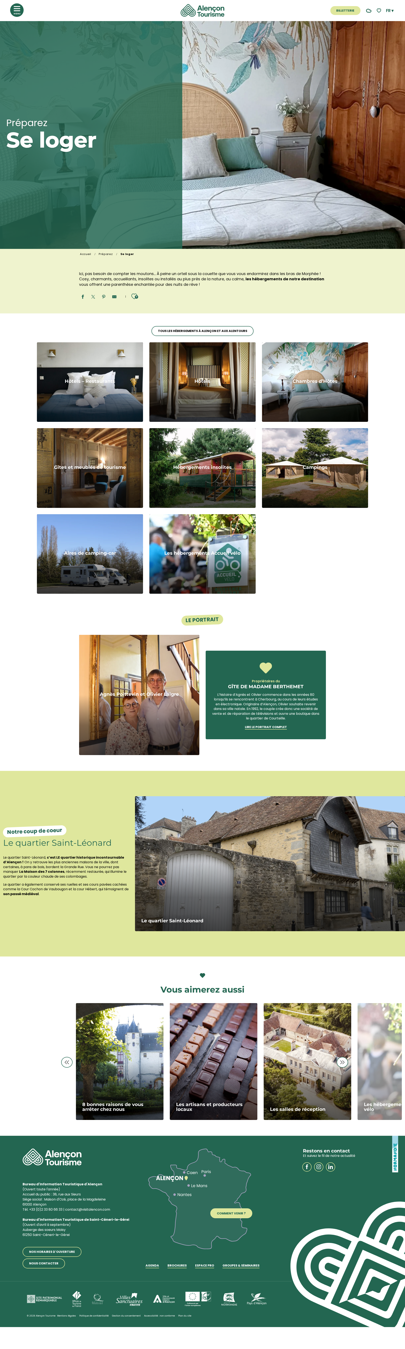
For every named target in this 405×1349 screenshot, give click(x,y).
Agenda (152, 1266)
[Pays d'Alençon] (257, 1299)
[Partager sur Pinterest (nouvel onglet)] (104, 297)
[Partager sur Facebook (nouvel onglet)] (83, 297)
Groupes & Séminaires (241, 1266)
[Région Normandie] (229, 1299)
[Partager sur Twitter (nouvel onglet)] (93, 297)
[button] (390, 10)
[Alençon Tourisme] (202, 10)
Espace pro (204, 1266)
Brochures (177, 1266)
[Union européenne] (198, 1299)
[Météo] (368, 10)
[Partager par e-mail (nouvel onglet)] (114, 297)
